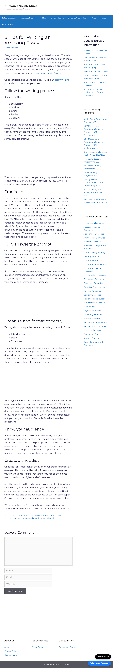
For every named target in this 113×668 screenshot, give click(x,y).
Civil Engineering (92, 256)
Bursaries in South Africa (46, 73)
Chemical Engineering (94, 252)
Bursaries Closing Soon (77, 18)
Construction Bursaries (95, 275)
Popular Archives (98, 18)
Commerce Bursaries (94, 260)
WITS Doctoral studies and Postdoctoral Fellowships (32, 518)
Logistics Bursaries (92, 311)
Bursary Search (57, 18)
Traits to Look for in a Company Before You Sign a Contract (35, 515)
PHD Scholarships (92, 330)
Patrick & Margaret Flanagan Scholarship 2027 (94, 192)
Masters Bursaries (92, 318)
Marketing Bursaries (93, 314)
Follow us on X (103, 657)
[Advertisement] (38, 159)
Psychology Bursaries (94, 334)
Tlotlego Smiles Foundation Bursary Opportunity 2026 (93, 182)
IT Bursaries (89, 307)
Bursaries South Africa (21, 6)
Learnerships (7, 24)
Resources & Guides (28, 18)
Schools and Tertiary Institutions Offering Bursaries (93, 92)
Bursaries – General (68, 647)
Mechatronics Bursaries (95, 326)
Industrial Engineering (94, 303)
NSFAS (44, 18)
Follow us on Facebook (99, 663)
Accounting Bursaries (94, 223)
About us (8, 647)
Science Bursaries (92, 338)
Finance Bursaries (92, 291)
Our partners (10, 655)
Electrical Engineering (94, 287)
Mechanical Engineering (95, 322)
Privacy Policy (10, 651)
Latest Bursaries (9, 18)
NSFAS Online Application (96, 71)
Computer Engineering (95, 264)
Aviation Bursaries (92, 242)
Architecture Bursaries (94, 238)
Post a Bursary (38, 647)
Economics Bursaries (94, 279)
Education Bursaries (93, 283)
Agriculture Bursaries (94, 234)
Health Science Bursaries (95, 299)
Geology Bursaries (92, 295)
